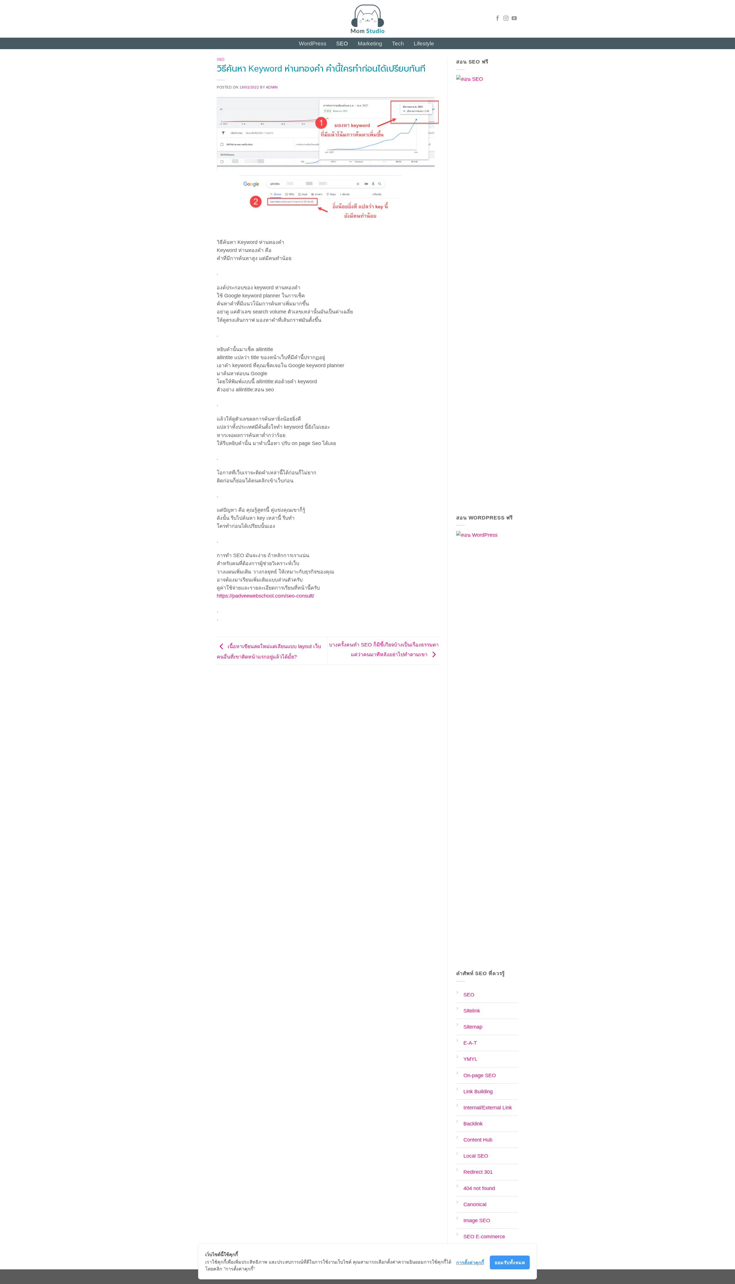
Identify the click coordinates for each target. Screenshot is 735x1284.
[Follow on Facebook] (497, 19)
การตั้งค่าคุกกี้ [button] (470, 1262)
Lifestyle (424, 43)
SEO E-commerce (484, 1236)
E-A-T (470, 1043)
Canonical (474, 1204)
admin (272, 87)
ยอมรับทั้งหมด (510, 1262)
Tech (398, 43)
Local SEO (475, 1156)
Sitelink (471, 1011)
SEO (342, 43)
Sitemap (472, 1027)
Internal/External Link (487, 1107)
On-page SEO (479, 1075)
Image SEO (476, 1220)
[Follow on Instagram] (505, 19)
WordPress (312, 43)
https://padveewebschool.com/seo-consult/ (265, 596)
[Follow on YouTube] (514, 19)
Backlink (473, 1124)
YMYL (470, 1059)
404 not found (479, 1188)
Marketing (370, 43)
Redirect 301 (478, 1172)
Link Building (478, 1091)
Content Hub (477, 1140)
